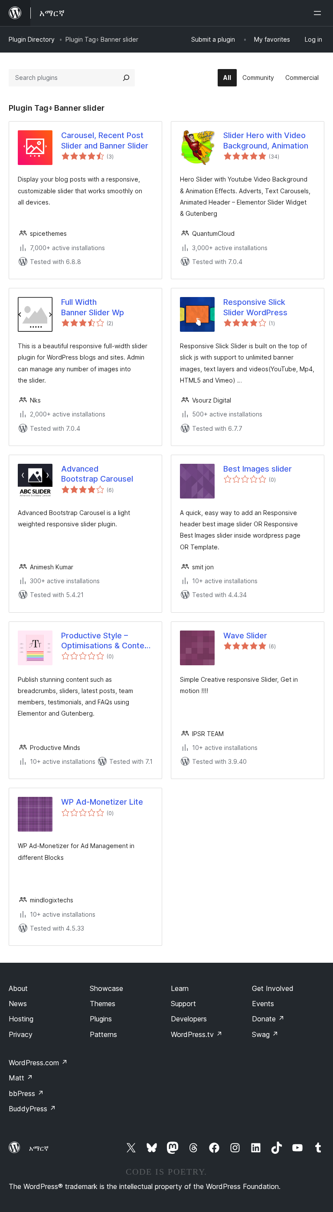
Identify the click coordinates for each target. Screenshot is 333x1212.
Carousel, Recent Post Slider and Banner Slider (104, 140)
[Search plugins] (126, 77)
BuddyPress (32, 1108)
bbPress (26, 1093)
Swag (265, 1034)
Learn (180, 988)
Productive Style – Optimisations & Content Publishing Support (106, 641)
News (18, 1003)
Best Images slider (257, 468)
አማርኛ (39, 1148)
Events (263, 1003)
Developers (189, 1018)
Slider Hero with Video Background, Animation (265, 140)
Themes (102, 1003)
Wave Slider (245, 635)
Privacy (21, 1034)
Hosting (21, 1018)
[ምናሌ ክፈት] (319, 13)
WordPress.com (38, 1062)
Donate (268, 1018)
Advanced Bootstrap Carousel (97, 473)
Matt (21, 1077)
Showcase (106, 988)
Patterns (103, 1034)
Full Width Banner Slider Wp (92, 307)
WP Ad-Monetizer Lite (102, 801)
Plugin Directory (32, 39)
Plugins (101, 1018)
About (18, 988)
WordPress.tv (196, 1034)
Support (183, 1003)
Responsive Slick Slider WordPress (255, 307)
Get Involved (273, 988)
